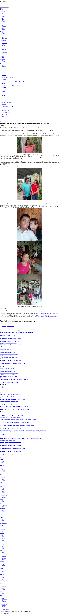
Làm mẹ (5, 102)
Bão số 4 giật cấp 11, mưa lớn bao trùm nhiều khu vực (9, 335)
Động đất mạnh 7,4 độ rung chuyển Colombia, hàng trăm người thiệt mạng (15, 396)
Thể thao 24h (3, 33)
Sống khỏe (3, 53)
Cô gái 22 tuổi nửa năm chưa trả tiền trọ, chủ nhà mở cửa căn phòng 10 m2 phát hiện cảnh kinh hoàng (17, 425)
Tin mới (2, 366)
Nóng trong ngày (4, 10)
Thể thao (1, 31)
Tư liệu (12, 77)
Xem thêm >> (2, 346)
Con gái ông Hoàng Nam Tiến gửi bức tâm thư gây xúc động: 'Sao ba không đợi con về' (18, 419)
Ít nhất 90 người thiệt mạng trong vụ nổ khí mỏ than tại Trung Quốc (14, 406)
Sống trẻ (1, 63)
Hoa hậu (12, 85)
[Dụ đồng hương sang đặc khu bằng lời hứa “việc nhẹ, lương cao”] (9, 443)
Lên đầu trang (5, 523)
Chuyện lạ (3, 11)
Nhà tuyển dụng (4, 490)
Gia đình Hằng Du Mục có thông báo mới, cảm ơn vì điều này (13, 415)
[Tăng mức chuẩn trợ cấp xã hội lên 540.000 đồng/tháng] (7, 352)
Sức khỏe (4, 104)
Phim (2, 27)
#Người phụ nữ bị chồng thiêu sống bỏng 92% (8, 326)
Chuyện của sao (4, 26)
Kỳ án (2, 18)
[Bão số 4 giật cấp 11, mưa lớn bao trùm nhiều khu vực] (7, 440)
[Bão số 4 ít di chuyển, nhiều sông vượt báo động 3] (7, 349)
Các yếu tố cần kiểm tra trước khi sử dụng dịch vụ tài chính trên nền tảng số (12, 341)
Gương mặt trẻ (4, 66)
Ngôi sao (3, 85)
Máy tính (3, 44)
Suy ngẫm (7, 114)
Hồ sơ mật (15, 81)
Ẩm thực (3, 56)
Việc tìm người (4, 40)
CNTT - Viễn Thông (4, 43)
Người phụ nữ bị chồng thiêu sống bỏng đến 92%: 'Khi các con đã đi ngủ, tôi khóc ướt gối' (37, 315)
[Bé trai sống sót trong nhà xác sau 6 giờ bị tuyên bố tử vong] (8, 397)
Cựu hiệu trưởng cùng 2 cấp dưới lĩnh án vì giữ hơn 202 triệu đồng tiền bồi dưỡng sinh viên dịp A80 (16, 332)
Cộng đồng (3, 65)
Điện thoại (3, 45)
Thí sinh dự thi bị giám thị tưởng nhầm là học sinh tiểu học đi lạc (11, 428)
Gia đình (1, 46)
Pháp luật (4, 79)
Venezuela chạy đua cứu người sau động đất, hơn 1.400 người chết (13, 402)
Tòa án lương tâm (4, 20)
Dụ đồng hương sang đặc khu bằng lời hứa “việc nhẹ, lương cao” (11, 338)
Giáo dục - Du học (4, 38)
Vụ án (2, 13)
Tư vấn (3, 555)
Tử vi (2, 60)
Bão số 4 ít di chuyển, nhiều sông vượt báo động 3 (8, 376)
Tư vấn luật (3, 21)
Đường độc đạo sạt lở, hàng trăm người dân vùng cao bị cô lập (10, 344)
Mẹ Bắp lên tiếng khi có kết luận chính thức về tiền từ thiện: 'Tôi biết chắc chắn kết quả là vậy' (16, 422)
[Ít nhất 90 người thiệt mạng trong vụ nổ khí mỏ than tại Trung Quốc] (9, 404)
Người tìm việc (4, 488)
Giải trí (1, 23)
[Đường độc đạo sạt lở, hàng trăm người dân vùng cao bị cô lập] (8, 343)
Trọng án (3, 19)
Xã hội (3, 387)
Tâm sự (3, 102)
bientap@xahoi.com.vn (6, 609)
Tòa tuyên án (3, 16)
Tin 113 (6, 81)
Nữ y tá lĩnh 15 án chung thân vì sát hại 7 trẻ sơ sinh (9, 382)
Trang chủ (1, 523)
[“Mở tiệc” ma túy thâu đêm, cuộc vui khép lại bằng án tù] (7, 355)
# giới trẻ (3, 327)
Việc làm (1, 34)
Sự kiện (1, 392)
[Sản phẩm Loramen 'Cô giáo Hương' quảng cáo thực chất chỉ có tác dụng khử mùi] (11, 377)
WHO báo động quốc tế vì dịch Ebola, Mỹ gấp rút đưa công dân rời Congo (15, 409)
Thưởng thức (4, 108)
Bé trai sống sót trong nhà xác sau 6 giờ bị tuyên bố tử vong (12, 399)
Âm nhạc (3, 28)
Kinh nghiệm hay (4, 49)
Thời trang (3, 29)
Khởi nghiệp (3, 39)
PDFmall (3, 389)
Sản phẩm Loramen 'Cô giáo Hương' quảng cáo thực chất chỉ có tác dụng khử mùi (14, 379)
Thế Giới (1, 9)
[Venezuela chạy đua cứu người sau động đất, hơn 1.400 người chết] (9, 401)
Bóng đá (3, 32)
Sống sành (3, 61)
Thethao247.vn (4, 388)
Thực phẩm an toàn (4, 52)
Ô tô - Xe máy (9, 98)
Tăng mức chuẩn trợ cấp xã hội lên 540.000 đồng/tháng (9, 354)
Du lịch (3, 57)
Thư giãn (7, 110)
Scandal (3, 25)
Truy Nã (3, 17)
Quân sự (10, 77)
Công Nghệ (4, 95)
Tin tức (1, 8)
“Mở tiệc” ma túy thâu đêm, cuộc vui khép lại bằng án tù (9, 357)
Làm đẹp (21, 85)
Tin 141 (25, 81)
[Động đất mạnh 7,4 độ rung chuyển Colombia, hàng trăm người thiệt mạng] (10, 394)
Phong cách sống (2, 59)
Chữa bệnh (8, 106)
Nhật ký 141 (3, 386)
